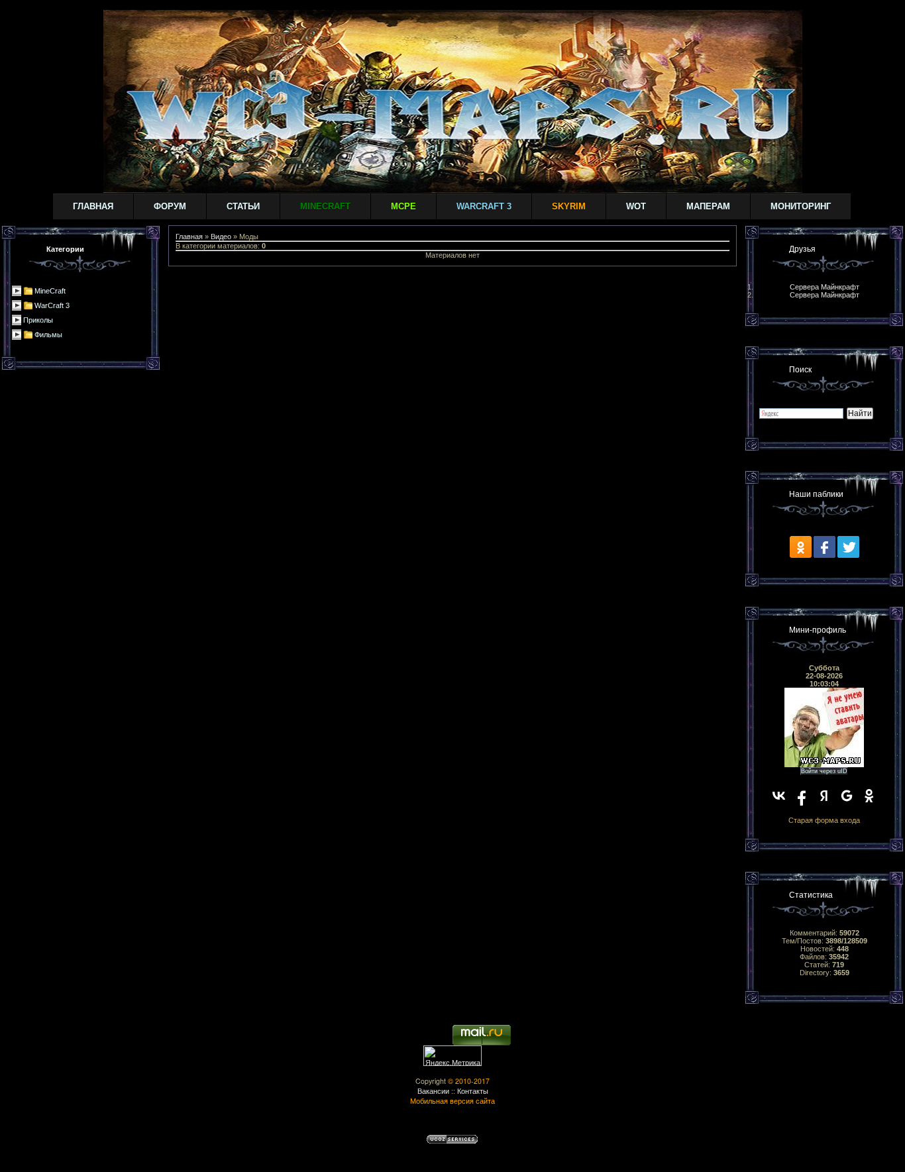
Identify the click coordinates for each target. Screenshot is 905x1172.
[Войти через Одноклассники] (869, 796)
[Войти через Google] (847, 796)
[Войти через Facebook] (802, 796)
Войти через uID (824, 771)
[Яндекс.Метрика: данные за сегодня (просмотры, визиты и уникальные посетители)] (452, 1055)
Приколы (38, 320)
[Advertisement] (452, 296)
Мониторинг (801, 206)
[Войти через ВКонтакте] (779, 796)
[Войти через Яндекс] (824, 796)
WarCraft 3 (52, 305)
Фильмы (48, 335)
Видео (221, 236)
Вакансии (433, 1091)
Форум (170, 206)
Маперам (708, 206)
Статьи (243, 206)
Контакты (472, 1091)
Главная (93, 206)
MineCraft (50, 291)
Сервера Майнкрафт (824, 287)
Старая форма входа (824, 820)
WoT (636, 206)
